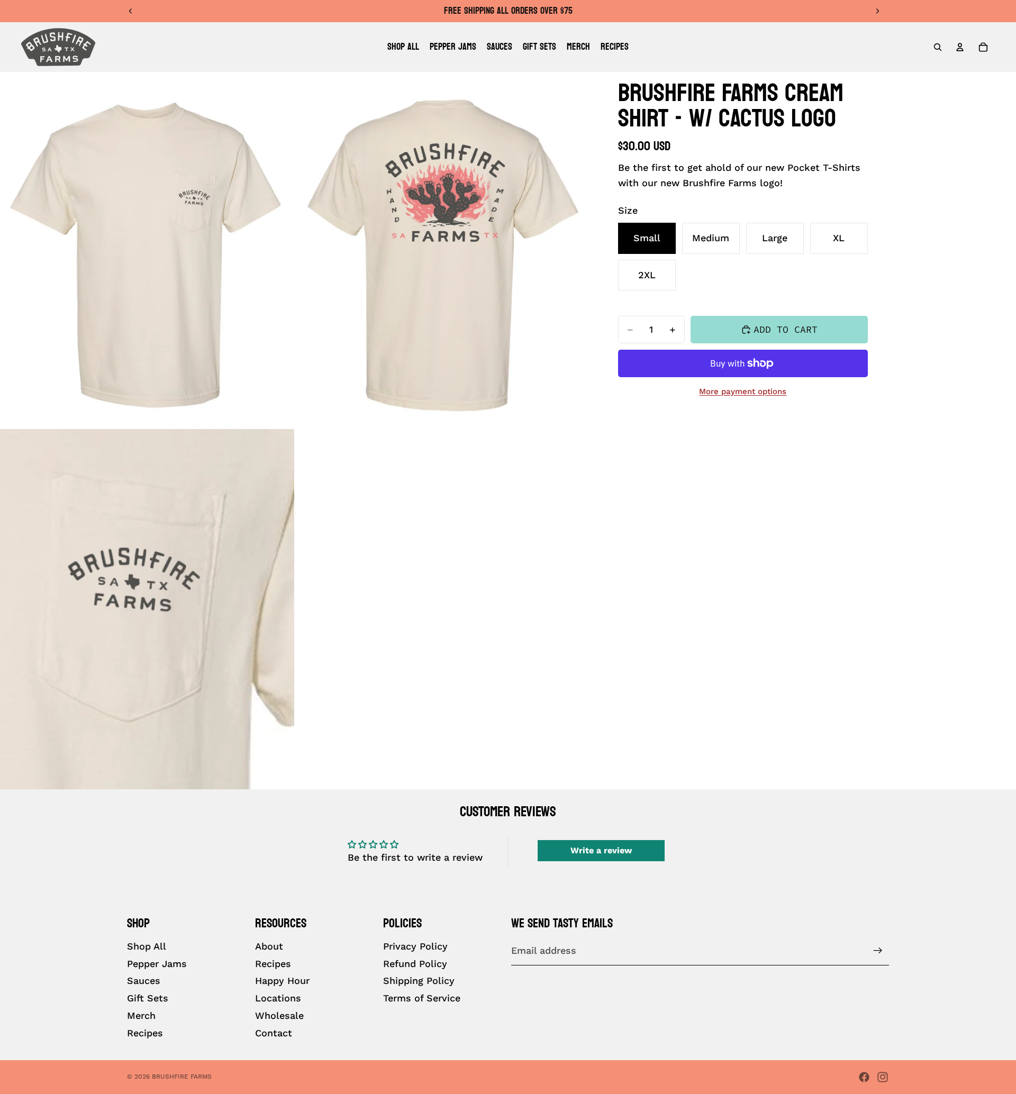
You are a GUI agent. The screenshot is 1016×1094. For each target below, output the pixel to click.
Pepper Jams (157, 963)
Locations (278, 998)
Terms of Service (421, 998)
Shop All (146, 946)
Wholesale (279, 1015)
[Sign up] (878, 951)
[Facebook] (864, 1077)
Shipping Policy (419, 981)
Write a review (601, 850)
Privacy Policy (415, 946)
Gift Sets (147, 998)
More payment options (742, 391)
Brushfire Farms (182, 1076)
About (269, 946)
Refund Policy (415, 963)
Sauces (143, 981)
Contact (273, 1032)
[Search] (937, 47)
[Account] (960, 47)
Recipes (145, 1032)
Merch (141, 1015)
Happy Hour (282, 981)
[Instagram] (882, 1077)
